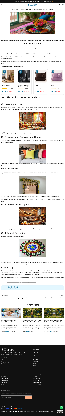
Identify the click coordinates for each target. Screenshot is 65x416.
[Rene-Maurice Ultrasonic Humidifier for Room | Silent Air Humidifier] (24, 76)
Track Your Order (5, 378)
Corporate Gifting (37, 374)
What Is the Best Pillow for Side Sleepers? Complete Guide (8, 321)
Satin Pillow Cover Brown (39, 84)
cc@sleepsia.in (4, 359)
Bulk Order (35, 376)
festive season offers (19, 274)
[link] (8, 287)
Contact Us (3, 372)
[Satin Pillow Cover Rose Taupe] (57, 76)
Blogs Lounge (36, 357)
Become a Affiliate (37, 384)
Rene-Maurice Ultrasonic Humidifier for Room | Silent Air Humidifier (23, 85)
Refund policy (4, 382)
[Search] (59, 4)
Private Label (36, 380)
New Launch (35, 359)
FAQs (2, 387)
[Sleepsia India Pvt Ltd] (32, 4)
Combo (34, 365)
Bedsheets (35, 361)
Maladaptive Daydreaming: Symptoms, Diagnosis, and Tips (21, 282)
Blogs (34, 355)
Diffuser (34, 363)
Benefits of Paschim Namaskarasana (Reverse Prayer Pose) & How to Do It (32, 321)
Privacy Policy (4, 376)
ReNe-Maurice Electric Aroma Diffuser (7, 84)
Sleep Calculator (36, 378)
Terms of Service (5, 380)
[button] (28, 338)
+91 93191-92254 (4, 357)
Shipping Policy (4, 384)
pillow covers (55, 140)
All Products (35, 352)
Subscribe (28, 397)
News (17, 9)
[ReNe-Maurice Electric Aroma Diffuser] (8, 76)
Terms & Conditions (5, 374)
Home (13, 9)
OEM (34, 372)
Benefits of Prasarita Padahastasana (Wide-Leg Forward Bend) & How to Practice (53, 322)
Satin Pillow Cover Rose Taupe (57, 84)
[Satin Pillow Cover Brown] (41, 76)
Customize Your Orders (38, 382)
